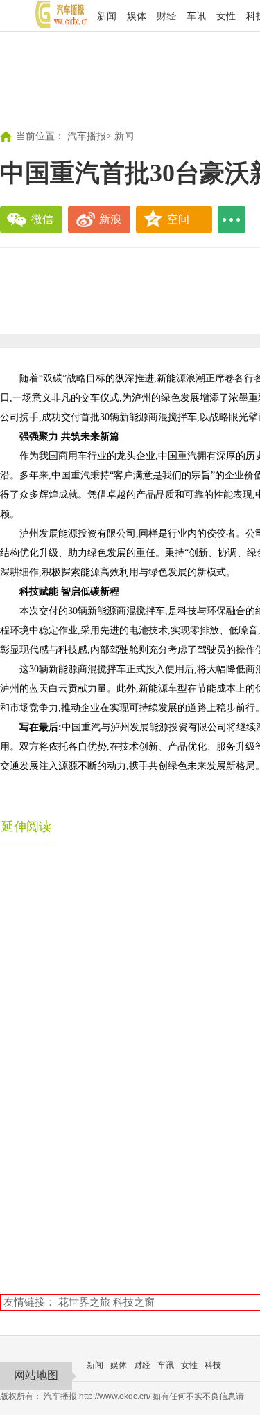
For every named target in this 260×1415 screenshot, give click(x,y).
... (231, 219)
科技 (213, 1365)
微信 (42, 219)
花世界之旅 (84, 1302)
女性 (226, 15)
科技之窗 (134, 1302)
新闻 (106, 15)
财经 (166, 15)
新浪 (110, 219)
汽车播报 (86, 136)
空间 (178, 219)
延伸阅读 (26, 826)
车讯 (196, 15)
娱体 (136, 15)
